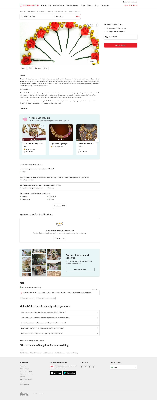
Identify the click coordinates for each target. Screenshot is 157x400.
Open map (94, 289)
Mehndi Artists (24, 353)
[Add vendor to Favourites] (96, 24)
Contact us (23, 366)
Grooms (90, 5)
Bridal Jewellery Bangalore (27, 298)
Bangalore (50, 11)
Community (105, 5)
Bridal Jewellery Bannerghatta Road (45, 298)
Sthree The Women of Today (86, 145)
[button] (60, 230)
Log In (126, 5)
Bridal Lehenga (59, 353)
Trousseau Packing (72, 353)
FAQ (30, 68)
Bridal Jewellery (32, 11)
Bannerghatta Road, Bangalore (116, 31)
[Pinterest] (89, 366)
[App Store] (56, 374)
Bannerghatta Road (61, 11)
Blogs (97, 5)
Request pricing (120, 45)
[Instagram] (93, 366)
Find (77, 16)
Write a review (59, 238)
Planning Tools (46, 5)
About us (22, 376)
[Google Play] (69, 374)
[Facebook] (81, 366)
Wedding (22, 11)
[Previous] (22, 140)
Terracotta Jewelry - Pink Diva (33, 145)
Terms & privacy (24, 368)
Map (45, 68)
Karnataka (42, 11)
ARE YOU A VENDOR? (130, 2)
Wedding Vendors (72, 5)
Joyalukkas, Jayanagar (59, 144)
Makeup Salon (49, 353)
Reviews (38, 68)
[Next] (97, 140)
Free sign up (133, 5)
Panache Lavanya (38, 341)
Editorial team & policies (27, 379)
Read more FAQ (59, 206)
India (115, 367)
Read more (23, 108)
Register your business (26, 374)
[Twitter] (85, 366)
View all (92, 61)
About (23, 68)
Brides (83, 5)
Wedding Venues (58, 5)
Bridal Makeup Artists (36, 353)
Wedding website (25, 384)
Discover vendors (80, 269)
